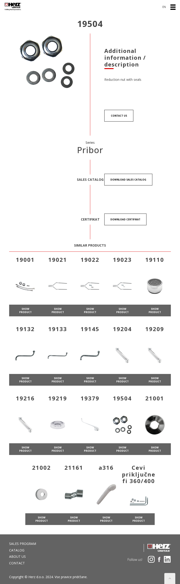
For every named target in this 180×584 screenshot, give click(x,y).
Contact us (119, 115)
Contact (17, 563)
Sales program (22, 543)
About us (17, 556)
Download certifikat (125, 219)
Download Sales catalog (128, 179)
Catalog (16, 550)
